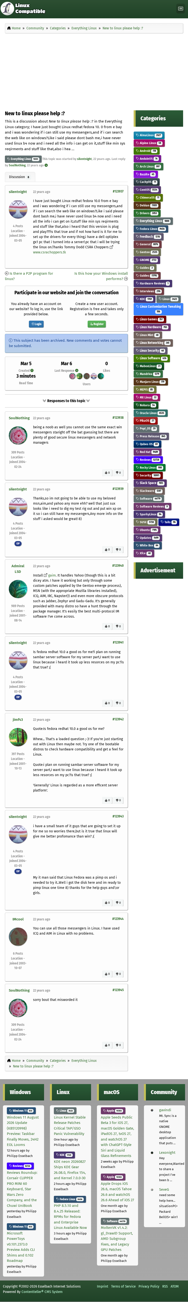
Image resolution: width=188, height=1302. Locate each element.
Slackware (150, 491)
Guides (146, 268)
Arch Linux (149, 166)
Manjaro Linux (151, 382)
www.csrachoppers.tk (49, 252)
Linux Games (150, 319)
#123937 (118, 191)
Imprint (102, 1286)
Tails (169, 522)
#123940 (118, 565)
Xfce (144, 553)
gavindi (165, 1110)
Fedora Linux (151, 229)
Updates (148, 538)
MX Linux (147, 397)
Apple (114, 1110)
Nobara (146, 405)
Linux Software (152, 358)
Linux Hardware (153, 327)
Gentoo (148, 252)
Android (147, 151)
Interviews (149, 291)
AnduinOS (148, 158)
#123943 (118, 816)
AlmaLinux (150, 135)
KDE (145, 299)
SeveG (164, 1189)
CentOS (148, 190)
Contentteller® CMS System (42, 1292)
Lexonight (167, 1152)
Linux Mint (148, 335)
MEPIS (146, 389)
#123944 (118, 919)
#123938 (118, 417)
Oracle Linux (151, 413)
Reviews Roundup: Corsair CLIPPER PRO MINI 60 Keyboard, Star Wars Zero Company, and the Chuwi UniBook (22, 1189)
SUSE (146, 522)
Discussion (19, 177)
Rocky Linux (150, 467)
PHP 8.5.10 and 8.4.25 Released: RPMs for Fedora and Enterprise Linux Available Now (70, 1216)
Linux (169, 299)
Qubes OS (148, 444)
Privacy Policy (149, 1286)
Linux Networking (154, 343)
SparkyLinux (150, 514)
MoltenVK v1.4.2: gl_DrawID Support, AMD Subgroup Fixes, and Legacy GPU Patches (117, 1238)
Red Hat (148, 452)
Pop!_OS (147, 428)
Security (149, 475)
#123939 (118, 489)
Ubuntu (147, 530)
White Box (148, 545)
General (148, 244)
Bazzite (146, 174)
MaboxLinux (149, 366)
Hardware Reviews (153, 283)
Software (149, 498)
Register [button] (98, 324)
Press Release (152, 436)
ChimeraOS (149, 197)
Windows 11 (22, 1110)
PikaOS (146, 420)
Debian (148, 205)
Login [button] (37, 324)
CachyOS (147, 182)
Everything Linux (20, 159)
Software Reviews (153, 506)
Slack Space (151, 483)
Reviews (149, 460)
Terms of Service (123, 1286)
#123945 (118, 990)
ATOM (175, 1286)
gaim (52, 575)
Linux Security (151, 350)
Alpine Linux (150, 143)
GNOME (147, 260)
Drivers (148, 213)
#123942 (118, 719)
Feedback (149, 236)
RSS (165, 1286)
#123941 (118, 642)
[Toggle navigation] (180, 8)
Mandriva (149, 374)
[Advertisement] (94, 70)
